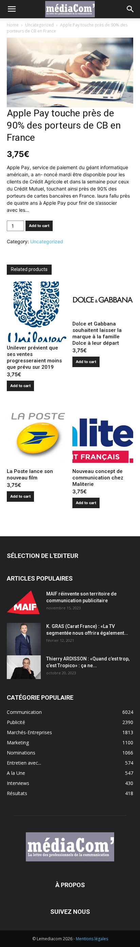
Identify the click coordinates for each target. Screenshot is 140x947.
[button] (11, 9)
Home (13, 25)
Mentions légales (92, 939)
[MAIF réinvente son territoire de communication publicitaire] (24, 602)
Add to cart (39, 225)
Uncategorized (39, 25)
